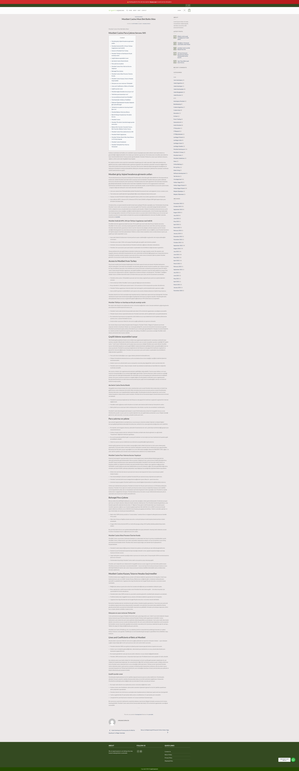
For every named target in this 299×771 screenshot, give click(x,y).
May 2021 (176, 278)
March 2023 (177, 227)
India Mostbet (177, 125)
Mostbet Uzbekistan (179, 158)
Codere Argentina (178, 107)
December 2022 (178, 236)
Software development (180, 173)
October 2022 (177, 242)
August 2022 (177, 248)
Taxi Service (177, 176)
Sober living (177, 170)
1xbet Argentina (178, 83)
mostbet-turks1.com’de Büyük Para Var (184, 48)
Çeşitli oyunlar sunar (117, 89)
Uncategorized (138, 16)
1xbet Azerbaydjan (179, 89)
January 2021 (177, 287)
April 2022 (176, 260)
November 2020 (178, 290)
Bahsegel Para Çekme (117, 71)
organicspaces (146, 23)
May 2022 (176, 257)
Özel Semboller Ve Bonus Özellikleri (121, 100)
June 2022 (176, 254)
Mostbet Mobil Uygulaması (119, 134)
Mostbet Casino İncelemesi (119, 142)
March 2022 (177, 263)
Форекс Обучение (179, 194)
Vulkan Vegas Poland (179, 185)
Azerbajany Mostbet (179, 101)
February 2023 (177, 230)
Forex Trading (177, 119)
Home (130, 10)
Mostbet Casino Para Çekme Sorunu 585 (122, 131)
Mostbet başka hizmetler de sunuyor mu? (123, 91)
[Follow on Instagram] (189, 5)
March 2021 (177, 284)
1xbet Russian (177, 95)
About (134, 10)
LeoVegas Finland (178, 137)
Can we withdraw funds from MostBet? (122, 97)
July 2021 (176, 272)
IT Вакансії (177, 131)
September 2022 (178, 245)
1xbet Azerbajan (178, 86)
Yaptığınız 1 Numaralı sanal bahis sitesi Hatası (184, 43)
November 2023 (178, 203)
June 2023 (176, 218)
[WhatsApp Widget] (293, 760)
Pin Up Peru (177, 167)
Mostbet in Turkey (178, 152)
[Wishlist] (184, 10)
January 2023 (177, 233)
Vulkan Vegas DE (178, 182)
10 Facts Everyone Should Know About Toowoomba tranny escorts (183, 55)
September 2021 (178, 269)
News (175, 161)
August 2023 (177, 212)
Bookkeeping (177, 104)
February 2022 (177, 266)
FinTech (176, 116)
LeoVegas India (178, 140)
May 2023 (176, 221)
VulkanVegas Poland (179, 188)
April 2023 (176, 224)
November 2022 (178, 239)
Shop (139, 10)
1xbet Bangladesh (178, 92)
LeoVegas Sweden (178, 146)
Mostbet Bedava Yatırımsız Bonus (121, 112)
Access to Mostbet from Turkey (120, 50)
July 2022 (176, 251)
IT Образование (178, 134)
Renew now (153, 2)
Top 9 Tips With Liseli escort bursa (183, 61)
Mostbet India (177, 155)
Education (176, 113)
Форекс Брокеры (178, 191)
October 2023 (177, 206)
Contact (144, 10)
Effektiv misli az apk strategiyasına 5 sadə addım (183, 38)
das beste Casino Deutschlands (120, 61)
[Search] (127, 10)
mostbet (117, 217)
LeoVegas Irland (178, 143)
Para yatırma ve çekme (118, 63)
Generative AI (177, 122)
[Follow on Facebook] (187, 5)
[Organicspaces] (116, 10)
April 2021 (176, 281)
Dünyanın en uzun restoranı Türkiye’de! (122, 83)
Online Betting (177, 164)
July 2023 (176, 215)
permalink (151, 714)
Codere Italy (177, 110)
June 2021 (176, 275)
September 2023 (178, 209)
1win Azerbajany (178, 80)
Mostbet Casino (116, 119)
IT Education (177, 128)
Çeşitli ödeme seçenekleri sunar (120, 58)
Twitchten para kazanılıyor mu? (120, 94)
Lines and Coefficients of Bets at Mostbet (123, 86)
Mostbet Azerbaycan (179, 149)
